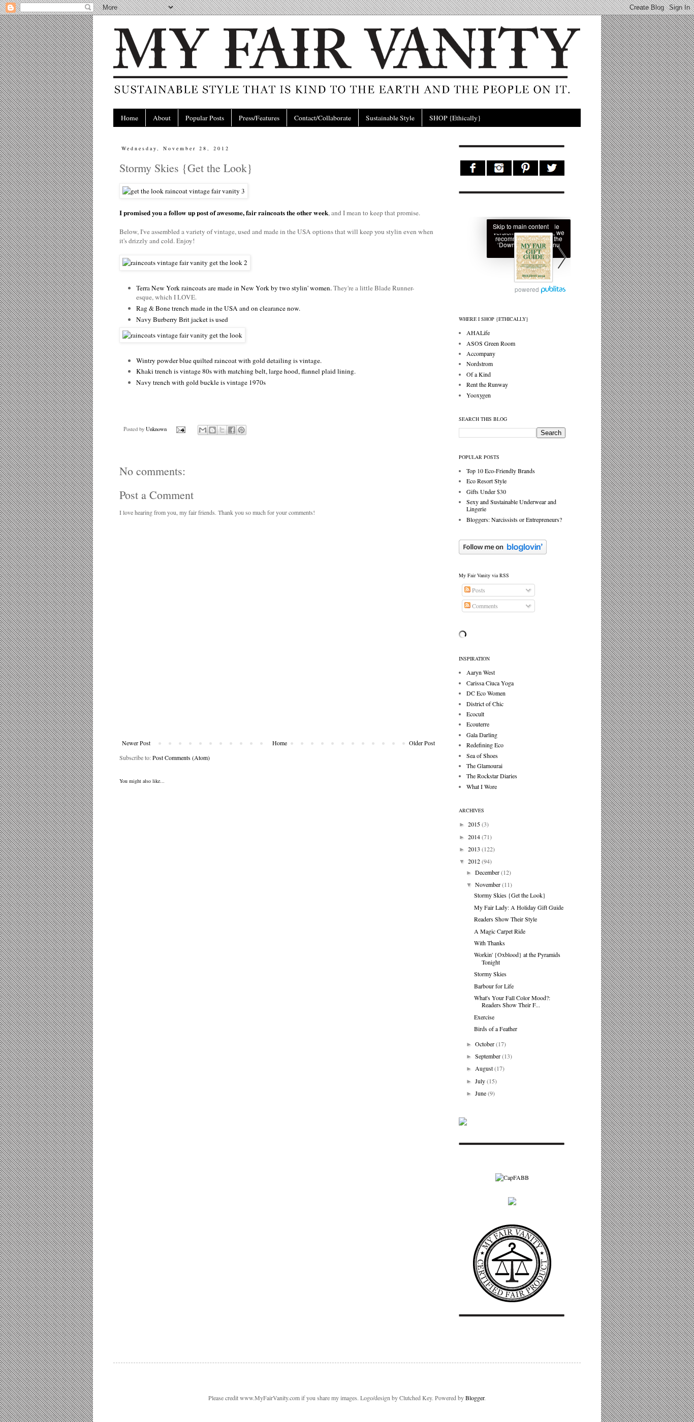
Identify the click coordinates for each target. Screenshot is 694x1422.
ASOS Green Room (490, 343)
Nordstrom (479, 363)
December (488, 872)
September (488, 1056)
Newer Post (136, 743)
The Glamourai (484, 766)
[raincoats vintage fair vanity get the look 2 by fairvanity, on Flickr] (184, 262)
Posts (477, 590)
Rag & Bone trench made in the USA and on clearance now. (218, 308)
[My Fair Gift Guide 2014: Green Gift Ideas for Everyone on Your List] (515, 258)
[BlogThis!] (212, 430)
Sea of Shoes (482, 755)
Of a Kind (478, 374)
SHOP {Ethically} (455, 117)
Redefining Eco (484, 745)
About (162, 117)
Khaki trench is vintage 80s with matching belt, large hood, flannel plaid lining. (246, 371)
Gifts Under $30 (486, 491)
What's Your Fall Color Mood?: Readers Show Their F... (512, 1001)
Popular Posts (204, 117)
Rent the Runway (487, 384)
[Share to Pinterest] (241, 430)
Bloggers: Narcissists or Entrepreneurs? (514, 519)
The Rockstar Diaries (491, 776)
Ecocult (475, 714)
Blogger (474, 1398)
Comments (484, 606)
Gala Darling (481, 735)
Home (129, 117)
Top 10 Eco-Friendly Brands (500, 471)
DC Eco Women (486, 693)
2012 (475, 861)
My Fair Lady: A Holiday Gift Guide (518, 907)
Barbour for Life (494, 986)
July (481, 1081)
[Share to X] (222, 430)
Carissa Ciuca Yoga (490, 683)
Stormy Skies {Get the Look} (510, 895)
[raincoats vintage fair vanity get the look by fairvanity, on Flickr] (182, 335)
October (485, 1044)
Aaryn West (480, 672)
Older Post (422, 743)
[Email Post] (180, 429)
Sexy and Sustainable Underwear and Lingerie (511, 505)
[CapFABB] (512, 1177)
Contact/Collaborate (322, 117)
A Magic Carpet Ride (499, 931)
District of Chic (484, 704)
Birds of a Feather (495, 1028)
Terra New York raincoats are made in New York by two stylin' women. (234, 287)
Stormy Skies (490, 974)
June (481, 1093)
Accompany (480, 353)
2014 (475, 837)
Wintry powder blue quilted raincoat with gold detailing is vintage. (229, 360)
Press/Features (259, 117)
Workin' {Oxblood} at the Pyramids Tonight (517, 958)
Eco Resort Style (486, 481)
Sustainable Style (390, 117)
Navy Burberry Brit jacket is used (182, 319)
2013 (475, 849)
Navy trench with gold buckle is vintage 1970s (201, 382)
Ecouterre (477, 724)
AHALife (478, 332)
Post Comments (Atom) (181, 757)
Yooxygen (478, 395)
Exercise (484, 1017)
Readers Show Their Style (505, 919)
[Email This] (203, 430)
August (484, 1068)
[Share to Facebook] (232, 430)
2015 (475, 824)
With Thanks (489, 943)
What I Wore (481, 786)
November (488, 884)
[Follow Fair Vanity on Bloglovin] (503, 552)
